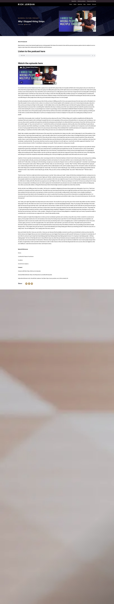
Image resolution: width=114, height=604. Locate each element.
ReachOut (74, 1)
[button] (26, 284)
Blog (84, 4)
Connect (94, 4)
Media (75, 4)
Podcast (89, 4)
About (70, 4)
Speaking (80, 4)
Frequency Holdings (91, 1)
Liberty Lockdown (82, 1)
